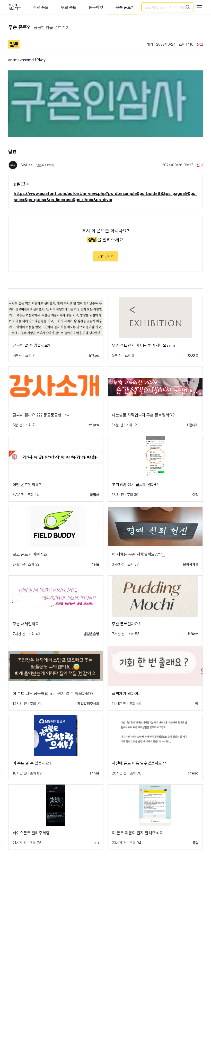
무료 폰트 (68, 7)
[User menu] (199, 7)
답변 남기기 (106, 256)
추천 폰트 (41, 7)
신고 (200, 44)
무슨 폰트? (124, 7)
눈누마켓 (96, 7)
